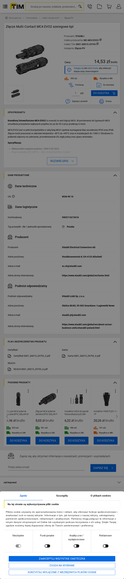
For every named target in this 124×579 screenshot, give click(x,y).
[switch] (47, 545)
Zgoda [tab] (23, 495)
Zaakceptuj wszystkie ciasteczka (62, 558)
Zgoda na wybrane (62, 565)
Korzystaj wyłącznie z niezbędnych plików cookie (62, 572)
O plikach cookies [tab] (101, 495)
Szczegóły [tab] (62, 495)
